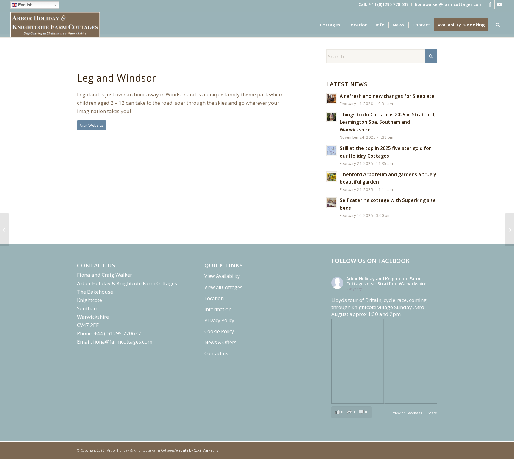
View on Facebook (408, 413)
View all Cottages (223, 287)
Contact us (216, 353)
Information (217, 309)
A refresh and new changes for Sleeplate (387, 96)
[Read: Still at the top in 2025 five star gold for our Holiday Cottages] (331, 150)
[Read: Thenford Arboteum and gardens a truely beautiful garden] (331, 176)
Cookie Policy (219, 331)
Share (432, 413)
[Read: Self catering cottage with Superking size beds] (331, 202)
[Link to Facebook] (490, 4)
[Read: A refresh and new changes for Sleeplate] (331, 98)
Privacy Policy (219, 320)
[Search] (498, 24)
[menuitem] (383, 4)
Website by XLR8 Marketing (196, 450)
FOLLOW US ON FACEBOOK (370, 261)
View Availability (222, 276)
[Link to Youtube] (499, 4)
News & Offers (220, 342)
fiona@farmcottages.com (122, 341)
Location (214, 298)
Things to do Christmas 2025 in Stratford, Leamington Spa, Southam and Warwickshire (387, 122)
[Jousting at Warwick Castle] (4, 229)
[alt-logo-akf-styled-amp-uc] (55, 24)
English (24, 5)
